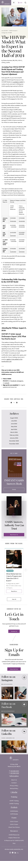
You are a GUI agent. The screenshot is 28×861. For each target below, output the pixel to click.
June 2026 (14, 423)
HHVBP (10, 32)
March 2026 (14, 432)
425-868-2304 (14, 771)
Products (14, 807)
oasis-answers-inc (8, 738)
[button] (25, 2)
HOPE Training (14, 800)
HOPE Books (14, 814)
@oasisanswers (6, 684)
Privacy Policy (14, 785)
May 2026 (14, 426)
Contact (14, 782)
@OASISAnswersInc (8, 711)
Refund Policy (14, 788)
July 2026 (14, 421)
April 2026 (14, 429)
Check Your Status (14, 827)
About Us (14, 780)
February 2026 (14, 435)
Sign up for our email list (10, 385)
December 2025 (14, 441)
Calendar (14, 792)
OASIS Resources (14, 835)
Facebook (13, 381)
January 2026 (14, 438)
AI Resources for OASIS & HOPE (14, 840)
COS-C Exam (10, 570)
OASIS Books (14, 811)
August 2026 (14, 418)
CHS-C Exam (14, 824)
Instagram (20, 381)
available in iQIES (18, 82)
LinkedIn (6, 383)
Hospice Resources (14, 837)
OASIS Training (14, 803)
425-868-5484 (14, 773)
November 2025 (14, 443)
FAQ (14, 843)
